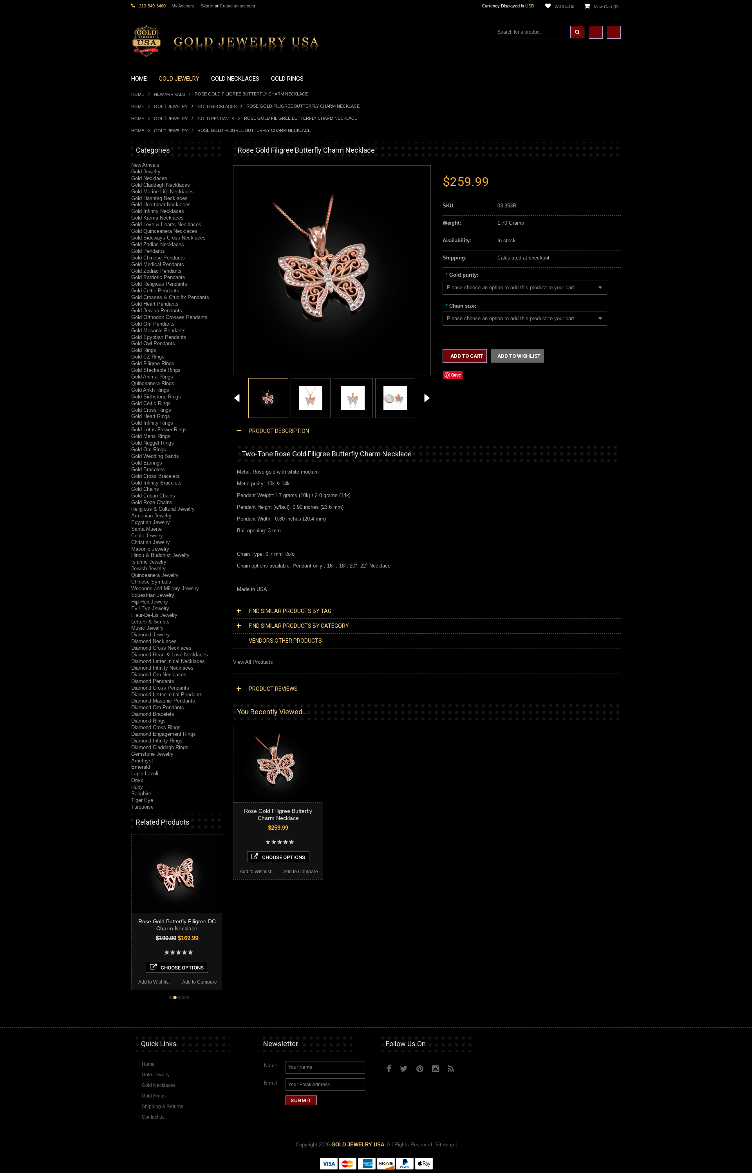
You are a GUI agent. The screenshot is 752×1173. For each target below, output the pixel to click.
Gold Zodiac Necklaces (157, 244)
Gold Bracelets (148, 469)
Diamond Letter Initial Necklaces (168, 661)
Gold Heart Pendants (155, 304)
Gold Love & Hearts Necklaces (166, 224)
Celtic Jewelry (147, 536)
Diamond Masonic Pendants (163, 701)
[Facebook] (389, 1069)
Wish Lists (564, 6)
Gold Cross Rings (151, 410)
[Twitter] (404, 1069)
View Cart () (606, 6)
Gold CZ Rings (147, 357)
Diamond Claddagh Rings (159, 747)
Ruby (137, 787)
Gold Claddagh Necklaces (160, 185)
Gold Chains (145, 489)
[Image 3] (353, 397)
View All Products (253, 662)
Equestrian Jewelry (152, 595)
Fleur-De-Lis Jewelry (154, 615)
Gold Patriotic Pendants (158, 277)
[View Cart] (614, 32)
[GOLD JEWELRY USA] (229, 52)
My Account (183, 6)
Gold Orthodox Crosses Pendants (169, 317)
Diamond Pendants (152, 681)
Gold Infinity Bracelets (156, 483)
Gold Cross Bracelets (155, 476)
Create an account (237, 6)
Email (270, 1083)
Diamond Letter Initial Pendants (166, 694)
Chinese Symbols (151, 582)
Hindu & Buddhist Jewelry (160, 555)
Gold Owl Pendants (153, 343)
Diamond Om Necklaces (158, 674)
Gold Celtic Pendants (155, 291)
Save (456, 375)
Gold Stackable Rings (156, 370)
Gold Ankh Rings (150, 390)
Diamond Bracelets (152, 714)
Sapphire (141, 793)
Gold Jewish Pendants (156, 311)
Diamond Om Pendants (157, 707)
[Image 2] (310, 397)
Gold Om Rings (148, 449)
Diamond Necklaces (154, 641)
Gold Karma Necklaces (157, 218)
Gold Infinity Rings (152, 423)
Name (270, 1065)
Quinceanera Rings (152, 383)
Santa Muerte (146, 529)
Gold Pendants (215, 118)
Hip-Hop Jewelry (149, 602)
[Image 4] (395, 397)
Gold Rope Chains (151, 502)
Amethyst (142, 761)
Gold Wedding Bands (155, 456)
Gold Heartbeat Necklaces (161, 204)
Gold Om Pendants (153, 324)
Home (137, 94)
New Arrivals (169, 94)
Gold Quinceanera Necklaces (164, 231)
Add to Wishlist (154, 982)
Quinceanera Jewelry (155, 575)
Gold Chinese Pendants (158, 258)
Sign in (207, 6)
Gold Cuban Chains (153, 496)
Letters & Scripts (150, 622)
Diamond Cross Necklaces (161, 648)
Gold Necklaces (217, 106)
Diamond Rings (148, 721)
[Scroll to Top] (611, 1014)
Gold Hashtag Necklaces (159, 198)
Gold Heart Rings (150, 416)
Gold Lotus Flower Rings (159, 429)
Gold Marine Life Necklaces (162, 192)
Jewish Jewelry (148, 568)
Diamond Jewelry (150, 635)
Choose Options (182, 968)
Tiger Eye (142, 800)
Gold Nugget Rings (152, 443)
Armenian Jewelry (151, 516)
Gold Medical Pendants (157, 264)
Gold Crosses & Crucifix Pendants (170, 297)
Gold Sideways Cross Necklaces (168, 238)
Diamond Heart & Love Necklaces (169, 655)
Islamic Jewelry (148, 562)
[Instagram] (435, 1069)
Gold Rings (143, 350)
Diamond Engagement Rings (163, 734)
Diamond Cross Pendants (160, 688)
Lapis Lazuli (144, 774)
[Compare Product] (596, 32)
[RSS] (451, 1069)
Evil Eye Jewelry (150, 608)
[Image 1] (327, 359)
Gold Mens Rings (150, 436)
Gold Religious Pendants (159, 284)
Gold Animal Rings (152, 377)
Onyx (137, 780)
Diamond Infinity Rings (157, 741)
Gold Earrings (146, 463)
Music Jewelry (147, 628)
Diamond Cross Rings (156, 727)
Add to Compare (200, 982)
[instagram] (469, 1067)
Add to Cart (466, 356)
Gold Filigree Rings (152, 363)
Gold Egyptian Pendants (158, 337)
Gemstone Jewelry (152, 754)
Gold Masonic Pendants (158, 330)
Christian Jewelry (150, 542)
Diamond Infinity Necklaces (162, 668)
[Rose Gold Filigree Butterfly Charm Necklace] (237, 399)
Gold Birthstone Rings (156, 397)
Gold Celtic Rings (151, 403)
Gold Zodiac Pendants (156, 271)
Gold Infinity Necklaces (157, 211)
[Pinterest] (419, 1069)
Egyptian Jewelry (150, 522)
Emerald (140, 767)
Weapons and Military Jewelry (165, 588)
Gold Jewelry (171, 106)
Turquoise (142, 807)
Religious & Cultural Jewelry (163, 509)
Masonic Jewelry (150, 549)
